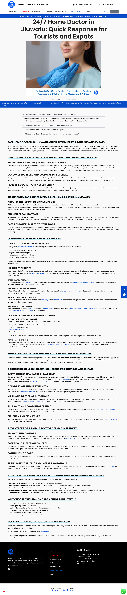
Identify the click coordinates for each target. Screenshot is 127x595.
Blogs (89, 12)
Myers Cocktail (48, 308)
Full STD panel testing (16, 330)
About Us (12, 12)
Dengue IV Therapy (91, 308)
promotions (110, 466)
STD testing (70, 439)
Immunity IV (45, 300)
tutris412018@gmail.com (84, 4)
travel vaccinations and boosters (60, 344)
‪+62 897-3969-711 (108, 4)
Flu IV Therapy (42, 402)
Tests (49, 12)
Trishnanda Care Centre (32, 4)
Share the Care (77, 12)
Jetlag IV (77, 291)
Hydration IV (57, 300)
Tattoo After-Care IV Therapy (23, 311)
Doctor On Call (62, 12)
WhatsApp (45, 532)
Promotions (24, 12)
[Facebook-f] (13, 569)
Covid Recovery (75, 308)
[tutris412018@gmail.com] (73, 5)
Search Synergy (69, 590)
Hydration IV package (27, 392)
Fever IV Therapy (28, 402)
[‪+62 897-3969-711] (100, 5)
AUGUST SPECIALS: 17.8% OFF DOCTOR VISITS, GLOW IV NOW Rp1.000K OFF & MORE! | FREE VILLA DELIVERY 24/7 (63, 16)
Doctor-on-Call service (25, 247)
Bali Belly (29, 282)
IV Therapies (37, 12)
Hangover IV (65, 291)
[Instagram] (124, 289)
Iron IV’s (31, 308)
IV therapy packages (36, 273)
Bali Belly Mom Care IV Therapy (83, 282)
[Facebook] (124, 295)
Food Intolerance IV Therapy (104, 409)
